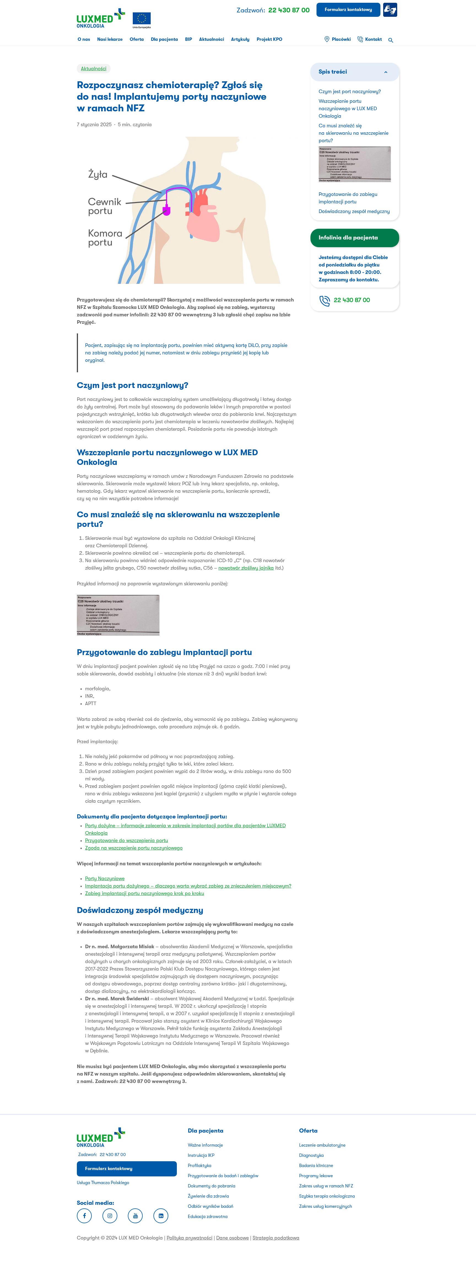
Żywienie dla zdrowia (208, 1196)
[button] (391, 40)
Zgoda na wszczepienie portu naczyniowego (134, 848)
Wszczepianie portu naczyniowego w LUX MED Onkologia (348, 108)
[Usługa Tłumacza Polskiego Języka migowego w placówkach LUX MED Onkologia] (391, 10)
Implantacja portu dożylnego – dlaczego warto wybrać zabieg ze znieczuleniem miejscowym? (188, 886)
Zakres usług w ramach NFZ (326, 1186)
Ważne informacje (205, 1145)
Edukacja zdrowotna (208, 1216)
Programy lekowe (316, 1175)
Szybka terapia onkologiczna (327, 1196)
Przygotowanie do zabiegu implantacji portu (348, 198)
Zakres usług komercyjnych (325, 1206)
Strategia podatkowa (276, 1238)
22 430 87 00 (352, 300)
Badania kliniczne (316, 1165)
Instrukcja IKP (201, 1155)
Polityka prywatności (189, 1238)
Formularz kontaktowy (108, 1168)
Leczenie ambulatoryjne (322, 1145)
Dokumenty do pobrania (211, 1186)
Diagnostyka (311, 1155)
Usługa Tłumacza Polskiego (103, 1182)
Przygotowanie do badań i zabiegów (223, 1175)
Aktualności (93, 68)
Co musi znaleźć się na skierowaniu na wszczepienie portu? (353, 133)
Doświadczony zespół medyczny (354, 211)
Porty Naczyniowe (105, 878)
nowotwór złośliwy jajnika (246, 568)
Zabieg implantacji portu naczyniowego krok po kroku (144, 893)
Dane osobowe (232, 1238)
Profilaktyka (199, 1165)
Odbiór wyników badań (210, 1206)
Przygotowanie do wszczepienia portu (126, 840)
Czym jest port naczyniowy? (350, 91)
